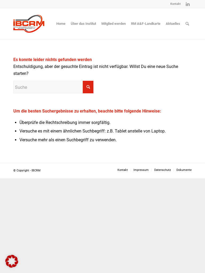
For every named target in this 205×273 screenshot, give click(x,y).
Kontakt (175, 4)
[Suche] (187, 23)
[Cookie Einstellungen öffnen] (11, 266)
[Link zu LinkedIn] (188, 4)
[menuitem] (174, 4)
